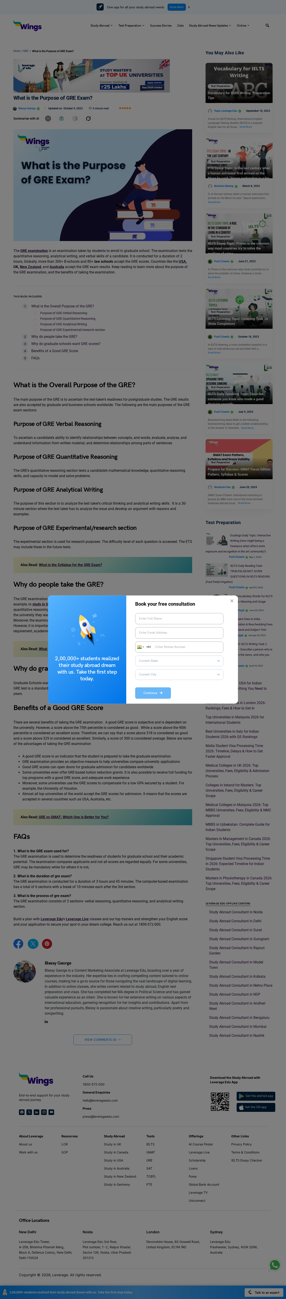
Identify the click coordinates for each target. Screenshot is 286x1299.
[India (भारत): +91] (140, 647)
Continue (151, 693)
